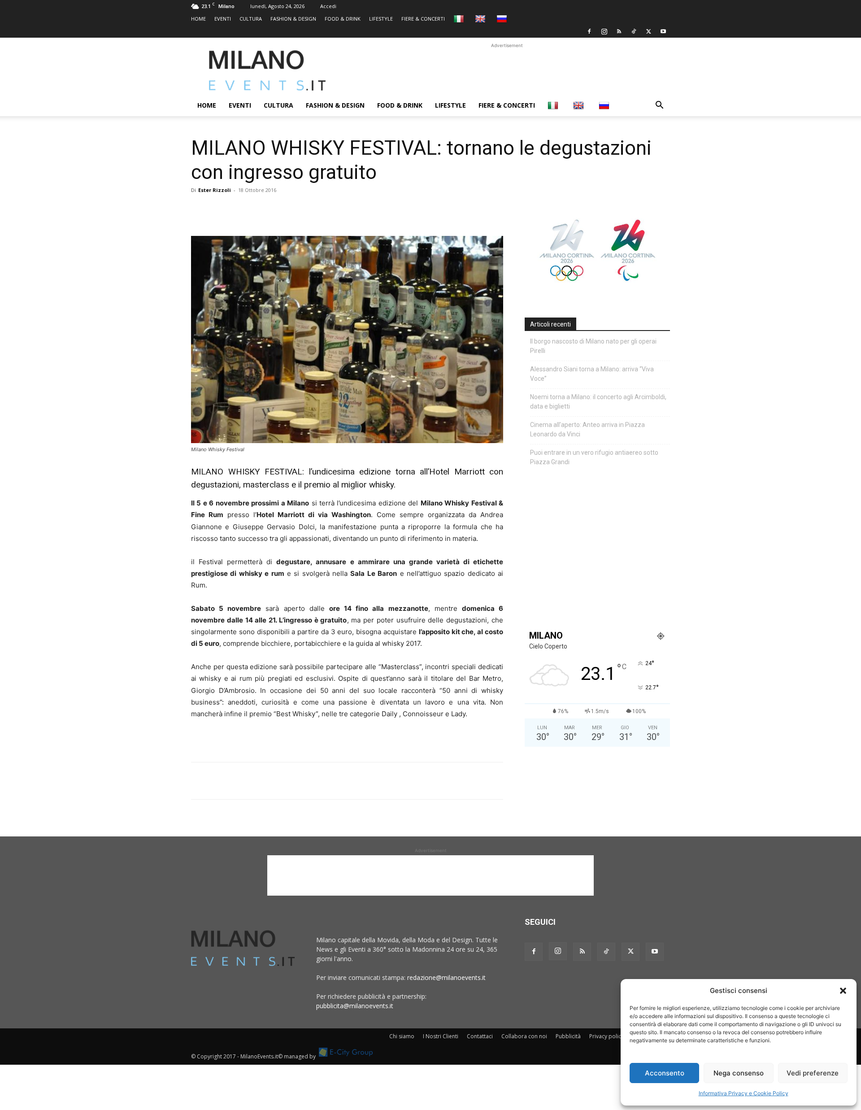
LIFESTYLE (381, 18)
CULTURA (250, 18)
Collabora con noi (524, 1036)
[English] (481, 18)
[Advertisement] (507, 70)
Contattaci (480, 1036)
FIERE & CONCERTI (423, 18)
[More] (303, 210)
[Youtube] (663, 31)
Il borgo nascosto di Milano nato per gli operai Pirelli (593, 346)
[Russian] (502, 18)
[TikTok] (633, 31)
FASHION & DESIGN (293, 18)
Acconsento (664, 1073)
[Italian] (459, 18)
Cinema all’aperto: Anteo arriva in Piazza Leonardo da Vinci (587, 429)
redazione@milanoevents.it (446, 977)
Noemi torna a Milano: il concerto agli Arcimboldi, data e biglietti (598, 401)
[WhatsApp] (241, 210)
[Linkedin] (262, 210)
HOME (198, 18)
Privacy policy (606, 1036)
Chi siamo (401, 1036)
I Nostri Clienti (440, 1036)
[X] (648, 31)
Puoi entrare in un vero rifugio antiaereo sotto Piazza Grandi (594, 457)
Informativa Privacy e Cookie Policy (743, 1093)
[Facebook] (589, 31)
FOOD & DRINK (343, 18)
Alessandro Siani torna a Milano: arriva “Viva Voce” (592, 374)
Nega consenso (738, 1073)
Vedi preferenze (813, 1073)
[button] (843, 990)
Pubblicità (568, 1036)
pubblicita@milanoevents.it (354, 1005)
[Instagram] (604, 31)
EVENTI (222, 18)
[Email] (282, 210)
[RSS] (619, 31)
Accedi (328, 6)
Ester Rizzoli (214, 190)
